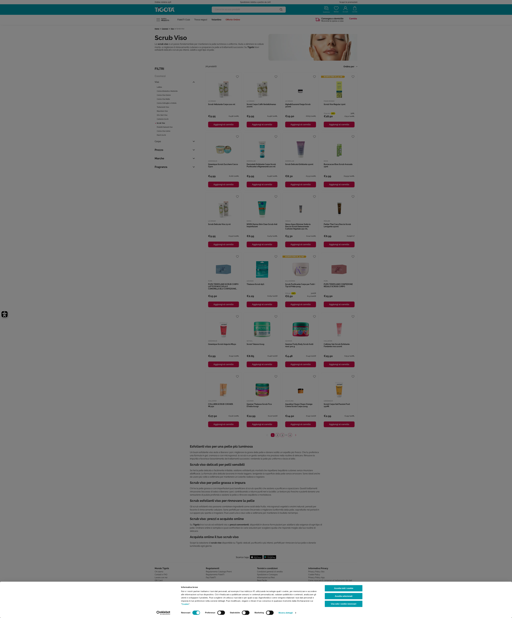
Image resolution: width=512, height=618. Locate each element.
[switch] (221, 613)
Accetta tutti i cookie (343, 588)
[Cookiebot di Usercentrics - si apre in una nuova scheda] (163, 613)
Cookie (185, 604)
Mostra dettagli (286, 613)
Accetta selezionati (343, 596)
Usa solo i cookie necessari (343, 604)
